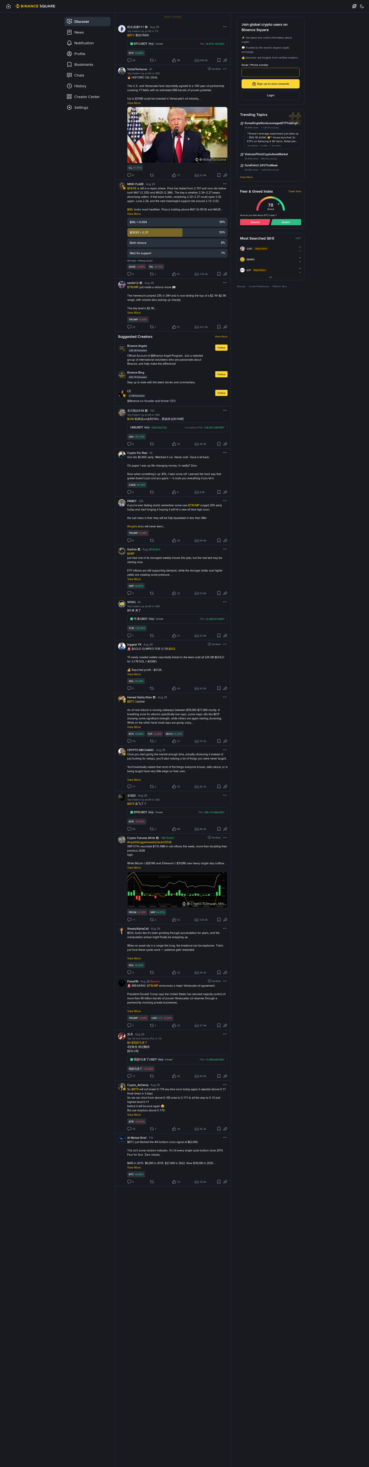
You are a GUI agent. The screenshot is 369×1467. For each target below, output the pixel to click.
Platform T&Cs (280, 286)
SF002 (131, 602)
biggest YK (134, 645)
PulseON (132, 981)
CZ (129, 391)
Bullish (286, 222)
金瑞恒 (131, 795)
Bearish (255, 222)
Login (270, 95)
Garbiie (132, 549)
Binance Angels (137, 346)
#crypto (132, 526)
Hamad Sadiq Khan (139, 697)
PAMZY (132, 501)
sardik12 (133, 283)
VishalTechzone (137, 69)
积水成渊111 (135, 27)
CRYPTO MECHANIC (140, 750)
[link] (87, 21)
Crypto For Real (137, 453)
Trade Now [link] (294, 191)
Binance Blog (135, 372)
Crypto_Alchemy (138, 1085)
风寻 (130, 1034)
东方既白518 (135, 411)
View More (221, 336)
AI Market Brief (136, 1138)
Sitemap (241, 286)
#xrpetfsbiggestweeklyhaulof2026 (149, 842)
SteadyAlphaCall (138, 929)
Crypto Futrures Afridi (141, 838)
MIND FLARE (135, 184)
